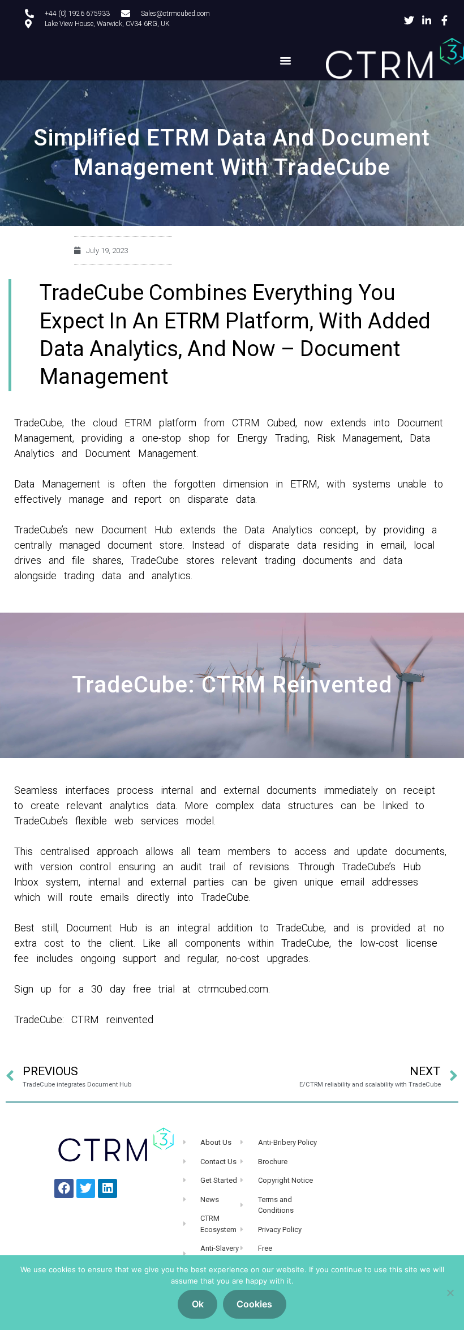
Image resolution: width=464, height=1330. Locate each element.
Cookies (254, 1304)
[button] (286, 61)
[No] (450, 1292)
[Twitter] (86, 1188)
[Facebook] (64, 1188)
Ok (198, 1304)
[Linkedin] (107, 1188)
